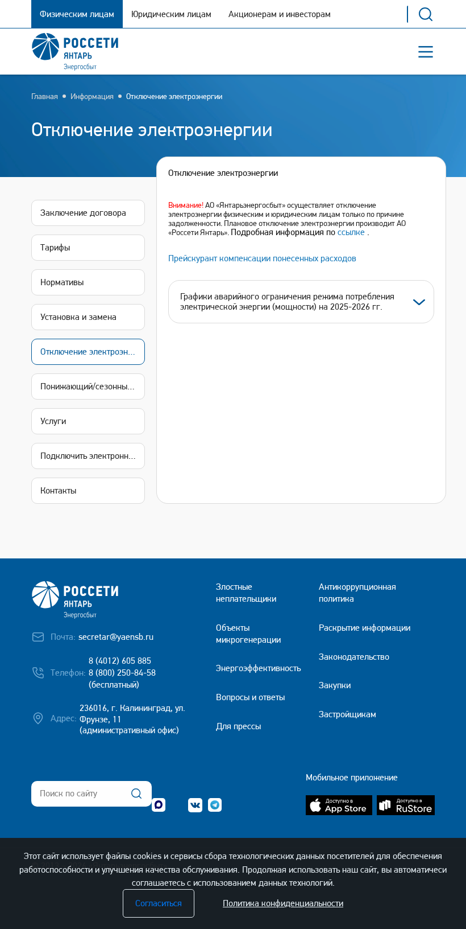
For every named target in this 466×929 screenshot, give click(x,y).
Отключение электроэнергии (174, 96)
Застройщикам (347, 714)
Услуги (53, 421)
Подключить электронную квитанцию (92, 455)
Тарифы (55, 247)
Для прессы (238, 726)
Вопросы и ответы (250, 697)
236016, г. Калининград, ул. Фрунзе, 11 (132, 713)
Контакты (58, 490)
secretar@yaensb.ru (115, 636)
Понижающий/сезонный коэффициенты (92, 386)
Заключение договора (83, 212)
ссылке (351, 232)
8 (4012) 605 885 (120, 660)
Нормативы (62, 282)
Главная (44, 96)
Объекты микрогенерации (248, 633)
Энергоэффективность (258, 668)
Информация (92, 96)
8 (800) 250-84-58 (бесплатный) (122, 678)
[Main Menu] (426, 52)
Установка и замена (78, 316)
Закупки (335, 685)
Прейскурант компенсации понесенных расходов (262, 258)
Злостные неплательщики (246, 592)
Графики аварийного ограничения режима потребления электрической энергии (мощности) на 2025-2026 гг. (287, 301)
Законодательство (354, 656)
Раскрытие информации (364, 627)
